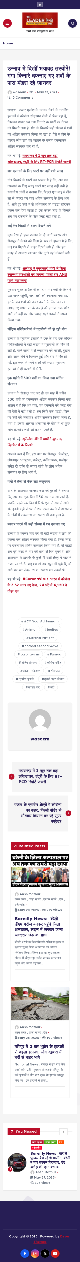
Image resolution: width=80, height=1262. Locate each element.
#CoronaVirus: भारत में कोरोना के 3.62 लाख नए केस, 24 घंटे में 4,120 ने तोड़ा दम (39, 585)
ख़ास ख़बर (20, 899)
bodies (52, 630)
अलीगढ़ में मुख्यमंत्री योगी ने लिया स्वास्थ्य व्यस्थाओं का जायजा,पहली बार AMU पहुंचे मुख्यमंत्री (37, 274)
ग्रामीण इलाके (26, 679)
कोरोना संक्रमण (31, 671)
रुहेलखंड (20, 905)
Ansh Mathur (30, 894)
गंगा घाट (55, 671)
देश (31, 92)
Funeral (56, 654)
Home (8, 43)
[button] (63, 1131)
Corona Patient (41, 638)
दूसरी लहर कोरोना (54, 679)
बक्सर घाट (34, 687)
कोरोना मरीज (54, 663)
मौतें (52, 687)
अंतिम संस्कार (29, 663)
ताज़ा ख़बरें (35, 899)
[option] (40, 1162)
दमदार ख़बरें (49, 899)
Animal (31, 630)
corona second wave (41, 646)
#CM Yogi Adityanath (41, 621)
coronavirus (30, 654)
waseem (19, 92)
